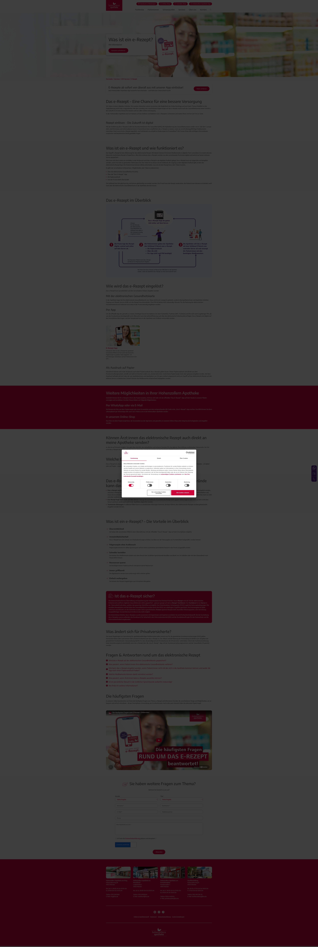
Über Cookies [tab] (184, 458)
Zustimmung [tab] (134, 458)
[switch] (149, 485)
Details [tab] (159, 458)
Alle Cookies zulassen (182, 492)
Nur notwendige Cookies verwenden (159, 492)
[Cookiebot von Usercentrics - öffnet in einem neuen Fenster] (187, 453)
